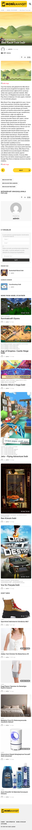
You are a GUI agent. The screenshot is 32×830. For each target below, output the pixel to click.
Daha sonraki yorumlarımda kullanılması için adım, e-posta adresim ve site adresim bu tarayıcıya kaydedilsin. (16, 250)
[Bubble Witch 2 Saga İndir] (16, 369)
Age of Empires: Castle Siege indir (10, 345)
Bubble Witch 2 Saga (21, 380)
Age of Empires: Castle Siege (20, 343)
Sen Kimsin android (22, 514)
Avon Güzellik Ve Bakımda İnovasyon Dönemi (14, 793)
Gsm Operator (10, 821)
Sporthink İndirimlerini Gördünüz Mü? (15, 621)
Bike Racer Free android (9, 183)
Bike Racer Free (7, 179)
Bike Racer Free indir (8, 186)
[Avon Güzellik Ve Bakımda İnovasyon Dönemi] (16, 775)
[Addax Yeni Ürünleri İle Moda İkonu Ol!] (16, 639)
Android (3, 380)
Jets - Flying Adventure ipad (8, 453)
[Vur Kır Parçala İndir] (16, 552)
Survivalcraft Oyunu (10, 318)
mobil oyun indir (8, 40)
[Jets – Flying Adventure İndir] (16, 418)
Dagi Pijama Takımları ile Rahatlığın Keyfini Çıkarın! (13, 687)
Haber (2, 619)
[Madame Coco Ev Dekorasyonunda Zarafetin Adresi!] (16, 705)
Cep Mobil (4, 823)
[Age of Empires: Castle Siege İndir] (16, 334)
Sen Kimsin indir (5, 516)
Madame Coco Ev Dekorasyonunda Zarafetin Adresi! (13, 721)
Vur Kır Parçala (14, 580)
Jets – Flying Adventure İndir (14, 456)
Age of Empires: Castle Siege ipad (9, 347)
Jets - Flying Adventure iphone (9, 454)
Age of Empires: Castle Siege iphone (10, 348)
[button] (30, 4)
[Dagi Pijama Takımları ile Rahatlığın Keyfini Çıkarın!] (16, 671)
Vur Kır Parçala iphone (18, 582)
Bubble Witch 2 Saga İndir (13, 385)
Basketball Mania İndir (16, 270)
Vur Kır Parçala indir (6, 581)
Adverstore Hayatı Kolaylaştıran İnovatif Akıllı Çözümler (15, 755)
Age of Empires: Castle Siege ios (9, 346)
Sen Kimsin (13, 514)
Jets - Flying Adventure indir (8, 450)
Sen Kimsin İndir (8, 518)
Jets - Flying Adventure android (9, 449)
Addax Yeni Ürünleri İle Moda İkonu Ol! (15, 654)
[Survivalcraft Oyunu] (16, 306)
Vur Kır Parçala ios (18, 581)
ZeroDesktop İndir (15, 284)
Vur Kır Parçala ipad (6, 582)
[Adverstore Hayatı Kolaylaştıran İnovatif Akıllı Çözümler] (16, 739)
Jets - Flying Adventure (7, 448)
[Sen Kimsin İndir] (16, 488)
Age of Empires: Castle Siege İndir (15, 352)
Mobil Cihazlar (21, 821)
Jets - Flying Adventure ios (8, 451)
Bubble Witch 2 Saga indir (7, 382)
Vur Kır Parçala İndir (10, 585)
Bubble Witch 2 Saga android (8, 381)
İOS (1, 343)
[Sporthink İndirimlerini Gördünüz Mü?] (16, 607)
